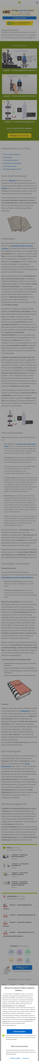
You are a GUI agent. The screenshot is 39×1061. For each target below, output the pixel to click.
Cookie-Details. (21, 1005)
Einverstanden (19, 1031)
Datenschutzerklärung (7, 1005)
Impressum (26, 1058)
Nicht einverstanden (19, 1046)
